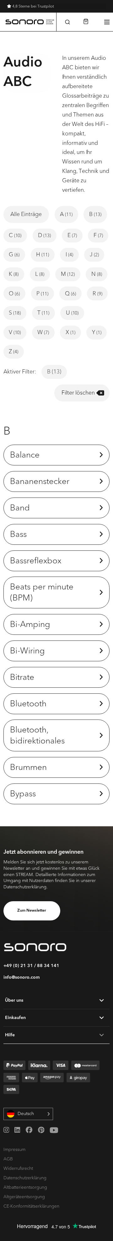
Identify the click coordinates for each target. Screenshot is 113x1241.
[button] (67, 21)
